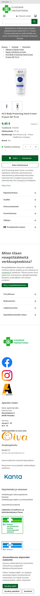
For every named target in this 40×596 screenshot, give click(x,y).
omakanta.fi (6, 272)
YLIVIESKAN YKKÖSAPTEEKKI (19, 9)
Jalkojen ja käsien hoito (15, 49)
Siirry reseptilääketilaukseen (14, 285)
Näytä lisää (6, 185)
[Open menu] (4, 16)
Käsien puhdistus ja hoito (16, 52)
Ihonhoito (26, 47)
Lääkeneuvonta (10, 308)
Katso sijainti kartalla (10, 408)
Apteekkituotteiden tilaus (15, 314)
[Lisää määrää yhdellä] (35, 146)
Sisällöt (6, 199)
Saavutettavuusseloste (11, 505)
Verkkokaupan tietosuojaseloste (15, 494)
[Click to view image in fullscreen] (20, 81)
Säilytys (6, 220)
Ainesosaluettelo (11, 206)
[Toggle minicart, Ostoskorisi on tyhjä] (35, 16)
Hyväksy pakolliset (12, 591)
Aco (9, 140)
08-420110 (6, 450)
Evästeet (5, 497)
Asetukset (28, 591)
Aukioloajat (5, 2)
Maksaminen (9, 301)
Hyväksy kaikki (10, 586)
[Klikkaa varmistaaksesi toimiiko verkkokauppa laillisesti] (20, 525)
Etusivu (5, 47)
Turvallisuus (9, 294)
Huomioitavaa (9, 213)
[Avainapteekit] (20, 389)
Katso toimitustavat (20, 165)
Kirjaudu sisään (25, 16)
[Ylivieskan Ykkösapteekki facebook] (20, 362)
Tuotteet (15, 47)
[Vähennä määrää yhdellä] (25, 146)
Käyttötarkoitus (10, 192)
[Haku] (34, 21)
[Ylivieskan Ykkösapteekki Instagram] (20, 375)
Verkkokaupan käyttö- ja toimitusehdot (17, 499)
